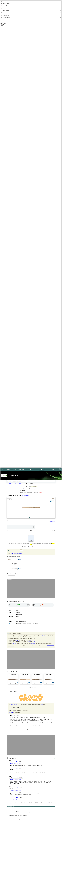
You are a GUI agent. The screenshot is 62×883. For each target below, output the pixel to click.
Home (8, 483)
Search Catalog (6, 10)
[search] (7, 481)
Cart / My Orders (6, 12)
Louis (17, 787)
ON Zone (40, 492)
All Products (11, 483)
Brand (25, 492)
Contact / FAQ (3, 22)
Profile (11, 707)
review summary (12, 803)
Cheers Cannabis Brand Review (15, 763)
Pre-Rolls (12, 573)
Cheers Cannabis (52, 521)
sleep (29, 641)
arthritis (33, 641)
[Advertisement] (31, 588)
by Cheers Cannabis (26, 495)
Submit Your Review (11, 806)
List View (29, 486)
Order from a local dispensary (46, 543)
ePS (42, 704)
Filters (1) (34, 486)
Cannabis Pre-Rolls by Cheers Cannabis (19, 483)
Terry (17, 777)
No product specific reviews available (16, 553)
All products (11, 712)
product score (14, 643)
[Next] (30, 812)
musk (27, 640)
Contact (20, 707)
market (10, 635)
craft (21, 635)
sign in (48, 802)
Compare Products (32, 687)
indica (15, 635)
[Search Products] (30, 469)
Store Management (6, 17)
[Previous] (5, 812)
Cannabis (8, 469)
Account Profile (6, 15)
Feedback (2, 25)
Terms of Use (3, 24)
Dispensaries (5, 8)
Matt (16, 761)
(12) (8, 521)
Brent (17, 797)
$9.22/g (31, 539)
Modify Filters (25, 815)
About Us (2, 21)
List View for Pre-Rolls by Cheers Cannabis (18, 819)
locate (17, 768)
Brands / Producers (6, 5)
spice (30, 640)
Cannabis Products (6, 3)
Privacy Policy (3, 23)
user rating (33, 643)
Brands (14, 469)
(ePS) (31, 550)
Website (15, 707)
